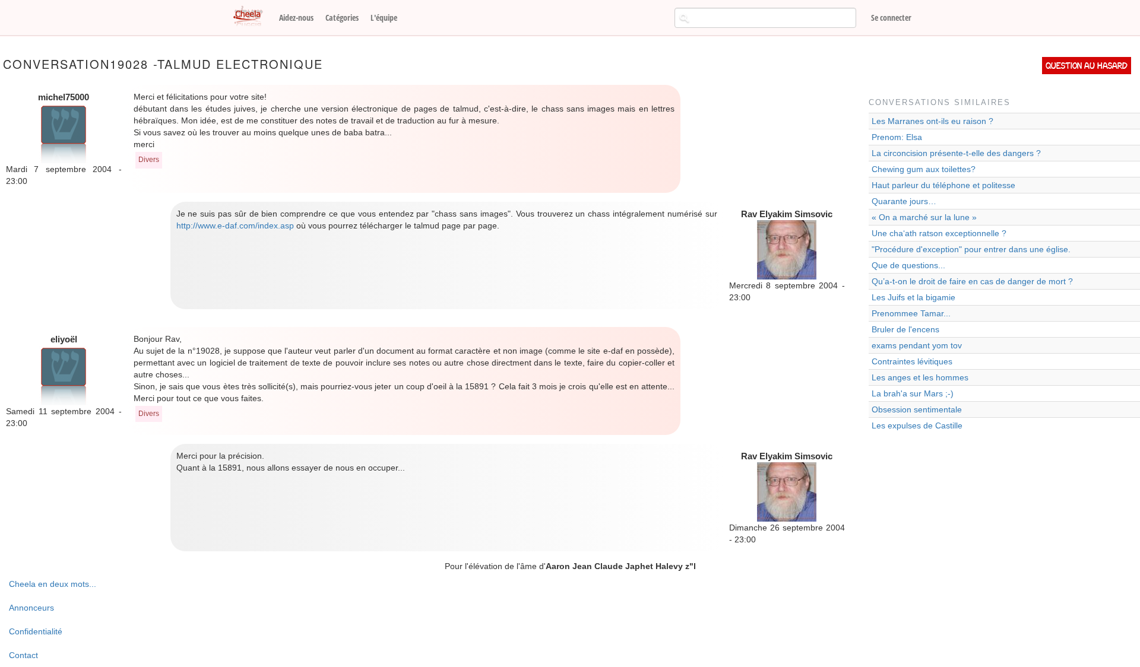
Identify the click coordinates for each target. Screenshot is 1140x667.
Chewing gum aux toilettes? (924, 169)
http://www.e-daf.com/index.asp (235, 225)
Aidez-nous (296, 17)
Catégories (342, 17)
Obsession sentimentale (917, 409)
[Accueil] (252, 16)
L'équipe (383, 17)
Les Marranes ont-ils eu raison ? (932, 121)
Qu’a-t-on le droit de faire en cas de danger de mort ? (972, 281)
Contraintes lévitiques (912, 361)
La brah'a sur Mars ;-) (913, 393)
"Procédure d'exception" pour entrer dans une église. (971, 249)
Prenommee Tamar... (911, 313)
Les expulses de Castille (917, 425)
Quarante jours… (904, 201)
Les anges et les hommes (920, 377)
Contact (23, 655)
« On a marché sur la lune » (924, 217)
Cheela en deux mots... (52, 584)
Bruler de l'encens (905, 329)
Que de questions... (908, 265)
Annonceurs (31, 607)
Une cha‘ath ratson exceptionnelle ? (939, 233)
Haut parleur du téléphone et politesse (943, 185)
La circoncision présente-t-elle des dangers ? (956, 153)
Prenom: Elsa (897, 137)
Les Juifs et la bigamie (913, 297)
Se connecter (891, 17)
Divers (148, 159)
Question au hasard (1087, 66)
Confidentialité (35, 631)
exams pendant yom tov (917, 345)
